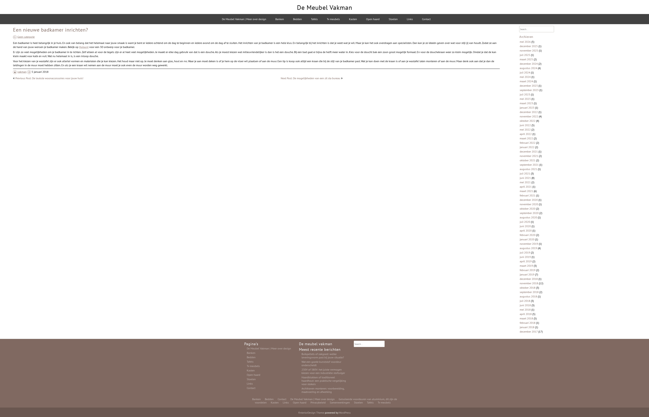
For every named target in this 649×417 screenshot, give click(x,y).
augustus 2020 (528, 217)
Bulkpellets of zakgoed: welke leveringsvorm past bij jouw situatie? (323, 355)
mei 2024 (525, 77)
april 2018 (526, 314)
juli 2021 (525, 173)
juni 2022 (525, 125)
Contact (426, 19)
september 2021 (529, 164)
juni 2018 (525, 305)
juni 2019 (525, 257)
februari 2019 (527, 270)
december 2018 (529, 279)
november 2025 (529, 50)
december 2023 (529, 85)
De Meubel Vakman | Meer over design (244, 19)
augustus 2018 (528, 296)
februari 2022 (527, 142)
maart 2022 (526, 138)
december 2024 (529, 63)
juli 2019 (525, 252)
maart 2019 (526, 265)
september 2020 (529, 213)
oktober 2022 (527, 120)
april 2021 (526, 186)
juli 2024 (525, 72)
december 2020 (529, 199)
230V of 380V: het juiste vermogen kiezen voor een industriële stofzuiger (323, 371)
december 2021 (529, 151)
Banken (279, 19)
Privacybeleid (318, 402)
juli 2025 (525, 55)
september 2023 (529, 90)
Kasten (353, 19)
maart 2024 (526, 81)
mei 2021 (525, 182)
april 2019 (526, 261)
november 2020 (529, 204)
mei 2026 (525, 41)
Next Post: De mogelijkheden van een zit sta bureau (310, 78)
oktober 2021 (527, 160)
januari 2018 (527, 327)
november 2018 (529, 283)
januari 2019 (527, 274)
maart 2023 (526, 103)
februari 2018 (527, 322)
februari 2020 (527, 235)
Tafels (314, 19)
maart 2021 (526, 191)
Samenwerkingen (340, 402)
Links (410, 19)
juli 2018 (525, 300)
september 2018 (529, 292)
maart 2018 (526, 318)
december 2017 (529, 331)
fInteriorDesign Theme (311, 412)
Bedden (297, 19)
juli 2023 (525, 94)
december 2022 (529, 112)
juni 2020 (525, 226)
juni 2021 (525, 178)
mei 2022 (525, 129)
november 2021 (529, 156)
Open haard (373, 19)
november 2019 (529, 243)
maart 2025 (526, 59)
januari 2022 (527, 147)
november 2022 (529, 116)
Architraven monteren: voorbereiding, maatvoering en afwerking (323, 390)
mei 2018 (525, 309)
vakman (22, 71)
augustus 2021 (528, 169)
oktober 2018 (527, 287)
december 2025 (529, 46)
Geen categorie (26, 37)
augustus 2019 (528, 248)
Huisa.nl (84, 47)
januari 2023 (527, 107)
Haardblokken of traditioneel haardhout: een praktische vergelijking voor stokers (324, 381)
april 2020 (526, 230)
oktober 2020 (527, 208)
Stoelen (393, 19)
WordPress (345, 412)
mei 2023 (525, 98)
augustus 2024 (528, 68)
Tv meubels (333, 19)
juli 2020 (525, 221)
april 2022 (526, 134)
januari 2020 (527, 239)
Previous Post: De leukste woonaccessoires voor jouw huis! (49, 78)
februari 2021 (527, 195)
